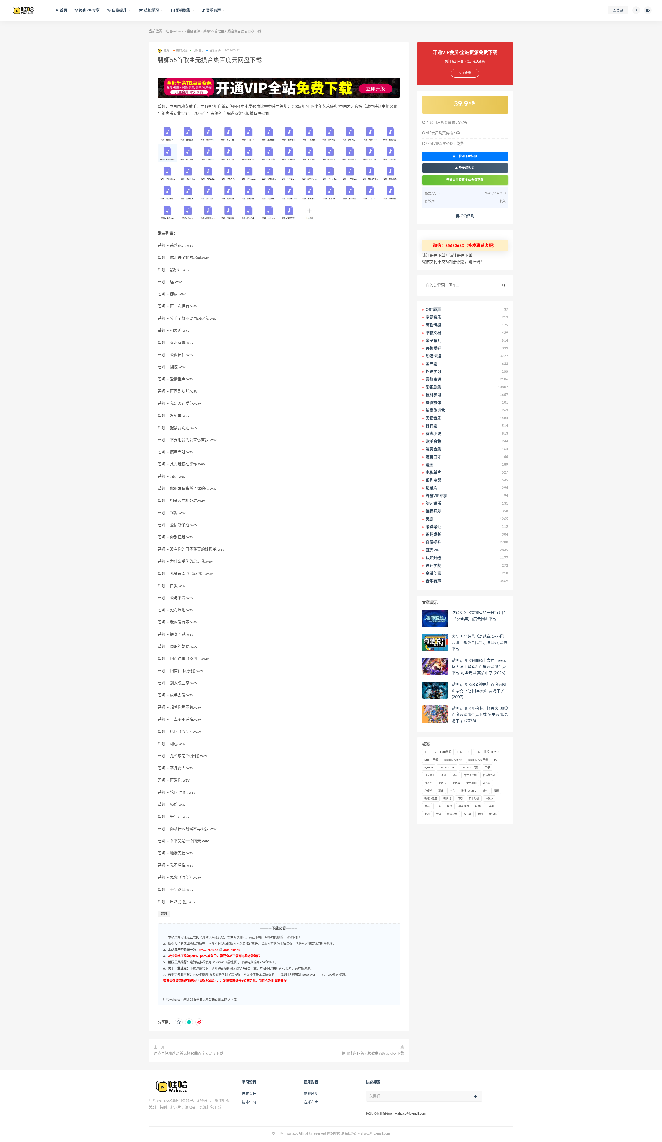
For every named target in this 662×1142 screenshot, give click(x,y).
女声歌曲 (471, 783)
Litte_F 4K (463, 752)
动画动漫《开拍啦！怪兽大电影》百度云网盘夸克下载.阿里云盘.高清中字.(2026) (480, 715)
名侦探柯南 (489, 775)
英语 (438, 814)
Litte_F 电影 (431, 759)
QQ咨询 (467, 216)
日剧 (460, 798)
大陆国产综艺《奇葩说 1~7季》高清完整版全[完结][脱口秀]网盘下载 (479, 643)
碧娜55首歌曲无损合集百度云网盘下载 (210, 999)
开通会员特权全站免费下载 (465, 179)
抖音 (452, 791)
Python (428, 767)
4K (426, 752)
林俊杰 (489, 798)
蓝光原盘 (452, 814)
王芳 (438, 806)
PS (495, 759)
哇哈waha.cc (175, 31)
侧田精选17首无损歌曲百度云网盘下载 (373, 1053)
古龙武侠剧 (470, 775)
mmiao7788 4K (453, 759)
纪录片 (479, 806)
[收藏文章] (179, 1022)
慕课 (440, 791)
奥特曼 (456, 783)
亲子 (487, 767)
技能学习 (249, 1102)
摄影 (496, 791)
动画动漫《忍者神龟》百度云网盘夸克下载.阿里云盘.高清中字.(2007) (479, 691)
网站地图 (334, 1133)
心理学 (428, 791)
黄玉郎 (493, 814)
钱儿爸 (467, 814)
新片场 (447, 798)
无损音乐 (198, 50)
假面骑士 (429, 775)
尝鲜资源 (193, 31)
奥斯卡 (442, 783)
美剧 (491, 806)
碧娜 (164, 913)
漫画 (427, 806)
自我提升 (249, 1094)
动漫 (443, 775)
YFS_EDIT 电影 (470, 767)
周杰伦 (428, 783)
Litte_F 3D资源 (442, 752)
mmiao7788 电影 (478, 759)
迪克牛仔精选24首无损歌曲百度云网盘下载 (188, 1053)
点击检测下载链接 (465, 156)
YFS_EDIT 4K (447, 767)
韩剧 (480, 814)
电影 (449, 806)
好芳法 (487, 783)
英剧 (427, 814)
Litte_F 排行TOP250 (487, 752)
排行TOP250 (468, 791)
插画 (484, 791)
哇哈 (280, 1133)
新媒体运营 (430, 798)
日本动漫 (474, 798)
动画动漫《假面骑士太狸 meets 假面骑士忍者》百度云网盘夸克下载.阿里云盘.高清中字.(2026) (479, 667)
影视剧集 (311, 1094)
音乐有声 (215, 50)
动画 (454, 775)
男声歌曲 (463, 806)
